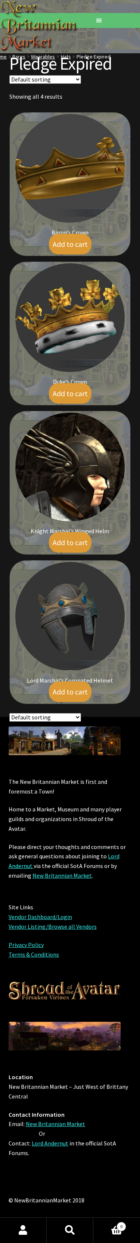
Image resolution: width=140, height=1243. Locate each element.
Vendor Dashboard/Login (40, 917)
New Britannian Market (62, 875)
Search (70, 1230)
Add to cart (70, 244)
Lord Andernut (50, 1143)
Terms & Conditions (34, 954)
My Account (23, 1230)
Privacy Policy (26, 944)
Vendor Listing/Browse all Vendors (53, 926)
